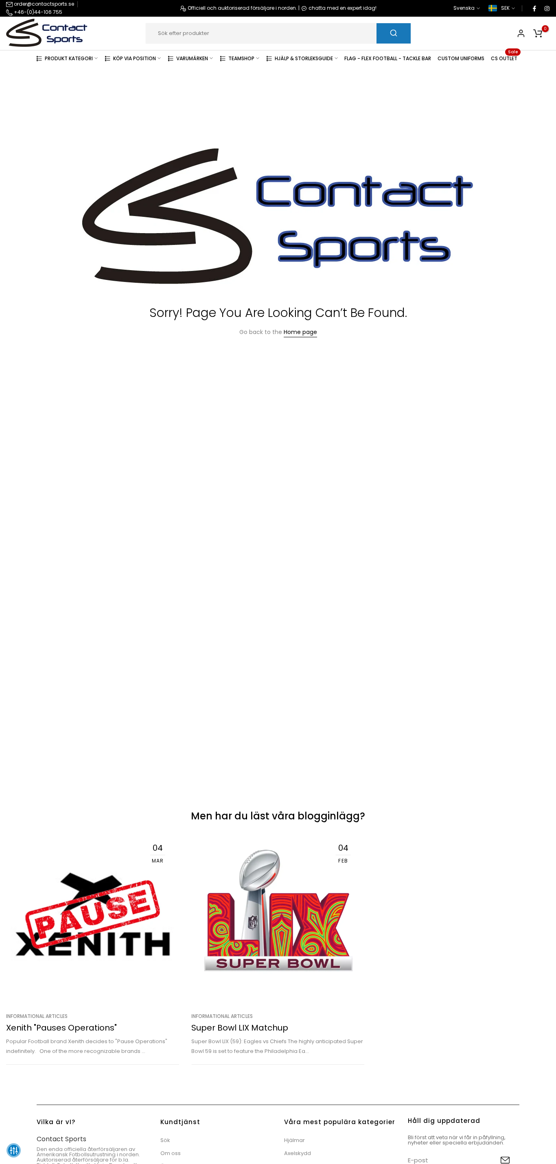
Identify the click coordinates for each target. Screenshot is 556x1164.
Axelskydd (297, 1153)
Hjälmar (294, 1140)
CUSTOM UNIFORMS (461, 58)
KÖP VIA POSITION (134, 58)
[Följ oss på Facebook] (534, 8)
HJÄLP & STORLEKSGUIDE (304, 58)
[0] (537, 33)
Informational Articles (37, 1016)
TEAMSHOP (241, 58)
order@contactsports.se (43, 3)
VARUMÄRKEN (192, 58)
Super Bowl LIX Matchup (239, 1027)
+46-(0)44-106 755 (37, 12)
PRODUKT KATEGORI (69, 58)
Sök (165, 1140)
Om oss (170, 1153)
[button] (14, 1150)
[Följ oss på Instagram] (546, 8)
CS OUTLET (504, 57)
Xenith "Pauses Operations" (61, 1027)
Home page (300, 332)
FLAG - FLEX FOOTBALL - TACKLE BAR (387, 58)
